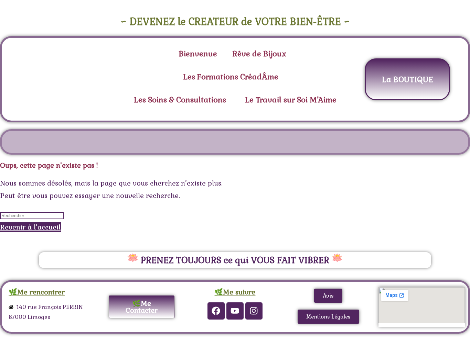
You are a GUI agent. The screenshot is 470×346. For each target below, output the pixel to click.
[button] (232, 77)
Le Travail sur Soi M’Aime (291, 99)
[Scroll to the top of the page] (3, 339)
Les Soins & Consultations (180, 99)
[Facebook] (216, 311)
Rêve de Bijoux (259, 53)
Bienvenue (198, 53)
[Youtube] (235, 311)
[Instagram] (254, 311)
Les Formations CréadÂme (230, 76)
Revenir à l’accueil (30, 227)
